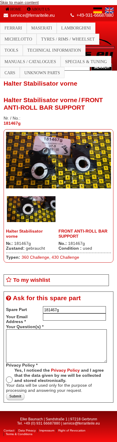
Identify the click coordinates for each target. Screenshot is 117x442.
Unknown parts (42, 72)
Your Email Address (17, 319)
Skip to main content (19, 2)
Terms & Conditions (19, 434)
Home (15, 9)
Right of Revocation (72, 430)
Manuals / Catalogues (30, 61)
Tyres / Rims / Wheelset (68, 39)
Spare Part (16, 309)
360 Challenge (35, 257)
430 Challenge (65, 257)
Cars (9, 72)
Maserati (41, 28)
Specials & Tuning (86, 61)
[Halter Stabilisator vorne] (58, 186)
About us (41, 9)
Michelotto (18, 39)
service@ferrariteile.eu (32, 15)
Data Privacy (27, 430)
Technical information (54, 50)
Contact (9, 430)
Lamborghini (76, 28)
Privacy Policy (22, 365)
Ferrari (13, 28)
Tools (11, 50)
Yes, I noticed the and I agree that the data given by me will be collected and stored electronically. (59, 375)
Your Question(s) (25, 326)
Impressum (46, 430)
